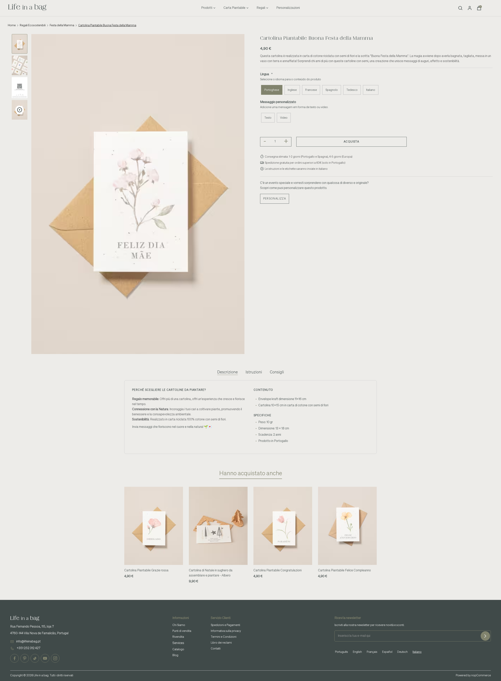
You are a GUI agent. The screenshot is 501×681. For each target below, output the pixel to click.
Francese (311, 90)
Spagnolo (331, 90)
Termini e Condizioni (223, 637)
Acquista (351, 141)
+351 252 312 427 (28, 648)
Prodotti (206, 8)
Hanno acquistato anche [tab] (250, 474)
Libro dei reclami (221, 642)
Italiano (370, 90)
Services (178, 643)
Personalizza (274, 198)
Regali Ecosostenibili (33, 25)
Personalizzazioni (288, 8)
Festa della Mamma (62, 25)
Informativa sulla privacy (226, 631)
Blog (175, 655)
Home (12, 25)
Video (283, 118)
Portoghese (271, 90)
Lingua (264, 74)
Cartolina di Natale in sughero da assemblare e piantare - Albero (210, 573)
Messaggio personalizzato (278, 102)
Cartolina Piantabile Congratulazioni (277, 570)
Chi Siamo (178, 625)
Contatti (216, 648)
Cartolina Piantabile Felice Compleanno (344, 570)
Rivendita (178, 637)
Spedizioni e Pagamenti (225, 625)
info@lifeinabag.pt (28, 641)
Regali (261, 8)
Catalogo (178, 649)
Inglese (292, 90)
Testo (267, 118)
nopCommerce (481, 675)
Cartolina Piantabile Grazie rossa (146, 570)
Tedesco (352, 90)
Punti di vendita (181, 631)
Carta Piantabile (234, 8)
